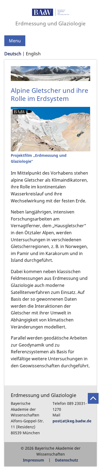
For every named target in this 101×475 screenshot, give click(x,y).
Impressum (33, 460)
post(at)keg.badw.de (72, 420)
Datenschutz (66, 460)
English (33, 54)
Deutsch (12, 54)
